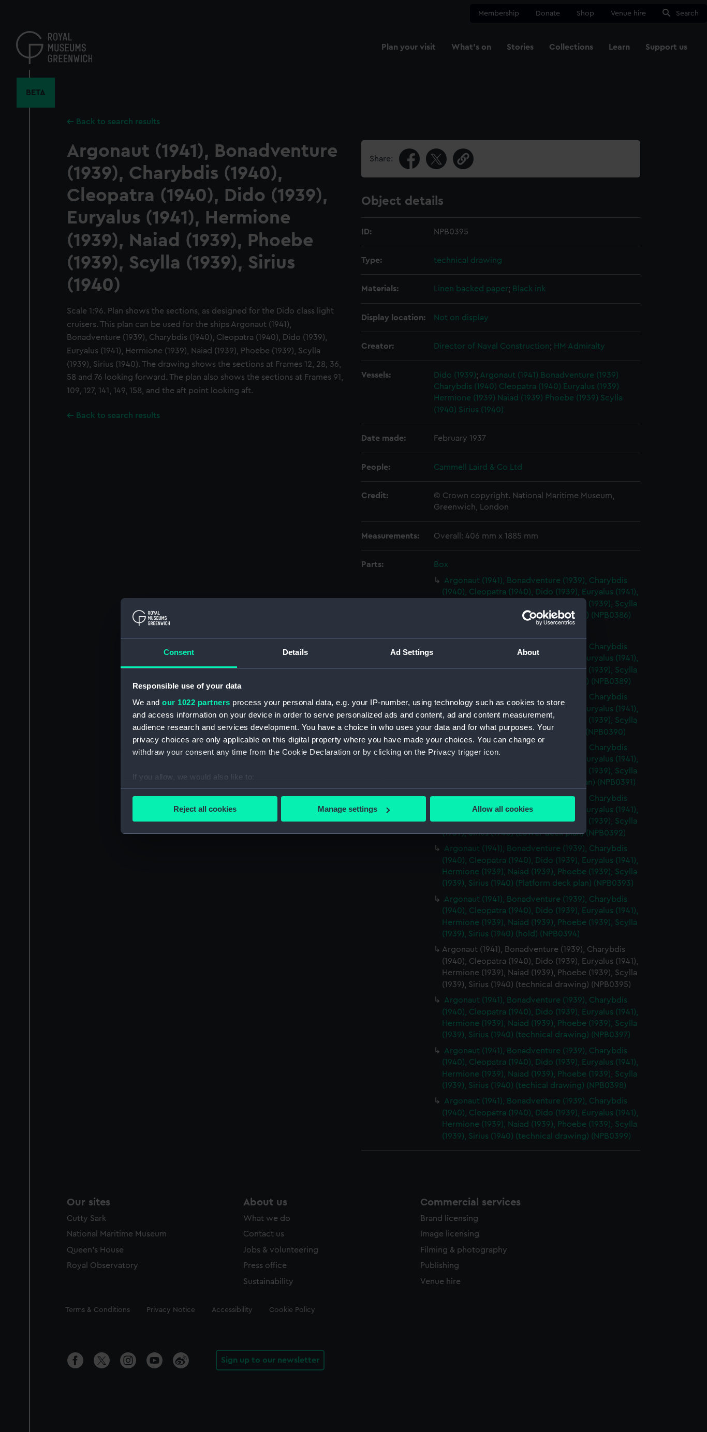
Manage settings (347, 808)
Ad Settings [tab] (411, 652)
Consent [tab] (179, 652)
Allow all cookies (502, 808)
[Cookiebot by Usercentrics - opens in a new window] (529, 617)
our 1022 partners (196, 702)
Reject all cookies (205, 808)
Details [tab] (295, 652)
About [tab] (528, 652)
